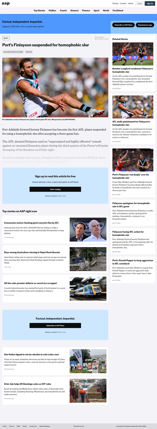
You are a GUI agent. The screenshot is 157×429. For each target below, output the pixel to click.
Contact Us (33, 426)
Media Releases (44, 426)
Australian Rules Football (13, 52)
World (106, 10)
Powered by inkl (79, 426)
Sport (96, 10)
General (74, 10)
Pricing (115, 3)
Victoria (29, 52)
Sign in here (62, 196)
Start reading (55, 189)
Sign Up (150, 3)
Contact (123, 3)
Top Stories (39, 10)
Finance (86, 10)
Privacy (11, 426)
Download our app (145, 25)
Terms (5, 426)
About (130, 3)
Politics (52, 10)
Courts (63, 10)
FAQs (18, 426)
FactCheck (118, 10)
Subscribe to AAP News (123, 25)
